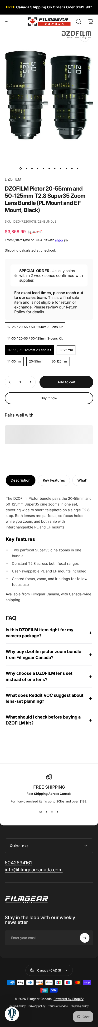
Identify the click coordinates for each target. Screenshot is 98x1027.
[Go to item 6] (49, 168)
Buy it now (49, 398)
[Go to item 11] (77, 168)
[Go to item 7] (55, 168)
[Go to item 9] (66, 168)
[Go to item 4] (37, 168)
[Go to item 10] (72, 168)
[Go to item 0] (20, 168)
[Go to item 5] (43, 168)
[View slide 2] (46, 812)
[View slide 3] (52, 812)
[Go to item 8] (60, 168)
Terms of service (58, 1006)
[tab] (20, 480)
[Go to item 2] (26, 168)
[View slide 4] (57, 812)
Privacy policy (37, 1006)
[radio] (35, 327)
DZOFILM (13, 179)
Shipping (12, 250)
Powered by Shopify (68, 999)
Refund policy (18, 1006)
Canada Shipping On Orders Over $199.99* (49, 8)
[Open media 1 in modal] (84, 37)
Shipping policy (80, 1006)
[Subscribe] (84, 938)
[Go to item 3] (32, 168)
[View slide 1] (40, 812)
